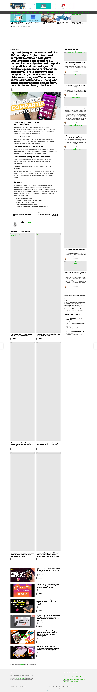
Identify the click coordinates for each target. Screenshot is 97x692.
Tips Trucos (54, 12)
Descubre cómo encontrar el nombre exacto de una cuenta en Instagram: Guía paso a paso (47, 648)
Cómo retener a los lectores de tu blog (48, 23)
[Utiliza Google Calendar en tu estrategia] (33, 18)
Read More (13, 338)
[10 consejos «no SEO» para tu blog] (75, 101)
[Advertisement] (48, 37)
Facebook (66, 12)
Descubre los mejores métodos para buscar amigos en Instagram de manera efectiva (48, 444)
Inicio (18, 12)
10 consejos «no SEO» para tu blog (75, 108)
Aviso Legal (18, 1)
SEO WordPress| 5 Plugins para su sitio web (75, 323)
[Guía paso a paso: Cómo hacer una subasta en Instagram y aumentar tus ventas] (95, 346)
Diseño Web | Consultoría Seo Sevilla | (67, 686)
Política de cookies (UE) (54, 688)
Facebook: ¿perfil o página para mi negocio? (63, 23)
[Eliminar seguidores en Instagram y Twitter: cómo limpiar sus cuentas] (79, 18)
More (80, 69)
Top (13, 12)
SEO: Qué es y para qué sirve (73, 328)
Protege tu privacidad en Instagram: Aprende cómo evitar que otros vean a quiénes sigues (22, 554)
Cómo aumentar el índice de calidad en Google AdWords (17, 23)
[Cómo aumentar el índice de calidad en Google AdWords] (18, 18)
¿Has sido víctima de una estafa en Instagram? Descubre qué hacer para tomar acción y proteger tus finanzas (48, 617)
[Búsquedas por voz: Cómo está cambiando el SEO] (75, 198)
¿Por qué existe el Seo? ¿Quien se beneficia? (74, 319)
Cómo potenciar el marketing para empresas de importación (21, 335)
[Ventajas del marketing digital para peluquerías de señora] (48, 283)
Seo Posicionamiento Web (41, 12)
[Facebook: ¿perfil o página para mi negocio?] (63, 18)
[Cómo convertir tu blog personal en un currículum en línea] (75, 129)
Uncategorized (21, 566)
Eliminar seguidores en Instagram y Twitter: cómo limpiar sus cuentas (77, 23)
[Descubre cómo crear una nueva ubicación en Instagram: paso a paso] (1, 346)
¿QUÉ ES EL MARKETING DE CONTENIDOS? (76, 335)
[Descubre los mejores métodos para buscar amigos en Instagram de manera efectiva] (48, 391)
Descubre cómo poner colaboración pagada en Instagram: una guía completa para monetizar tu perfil (48, 554)
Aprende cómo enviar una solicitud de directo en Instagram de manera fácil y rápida (48, 570)
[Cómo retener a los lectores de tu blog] (48, 18)
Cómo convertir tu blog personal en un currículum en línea (75, 136)
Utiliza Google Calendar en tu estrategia (32, 23)
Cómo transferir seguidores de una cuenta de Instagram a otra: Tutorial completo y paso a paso (48, 585)
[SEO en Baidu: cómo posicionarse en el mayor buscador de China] (75, 266)
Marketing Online (27, 12)
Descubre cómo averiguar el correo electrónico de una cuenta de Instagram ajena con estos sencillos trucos (48, 602)
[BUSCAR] (93, 12)
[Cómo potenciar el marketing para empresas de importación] (22, 283)
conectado (22, 664)
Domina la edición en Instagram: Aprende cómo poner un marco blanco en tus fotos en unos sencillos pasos (47, 633)
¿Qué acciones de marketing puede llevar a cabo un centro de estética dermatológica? (22, 444)
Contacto (12, 1)
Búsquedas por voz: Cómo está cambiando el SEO (75, 250)
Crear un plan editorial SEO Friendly (75, 331)
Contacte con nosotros (20, 678)
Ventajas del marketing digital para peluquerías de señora (48, 335)
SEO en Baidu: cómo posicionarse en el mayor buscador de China (75, 273)
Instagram (74, 12)
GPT (60, 12)
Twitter (87, 12)
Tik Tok (81, 12)
